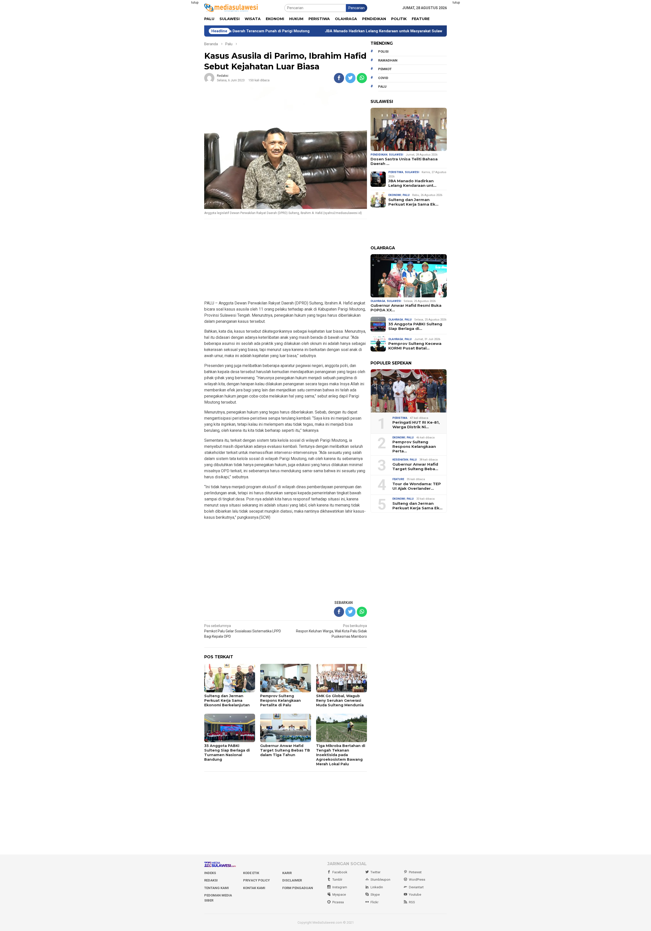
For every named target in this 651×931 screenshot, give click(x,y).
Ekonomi (394, 195)
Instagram (339, 887)
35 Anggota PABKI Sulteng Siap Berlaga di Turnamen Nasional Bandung (227, 752)
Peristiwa (395, 172)
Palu (406, 195)
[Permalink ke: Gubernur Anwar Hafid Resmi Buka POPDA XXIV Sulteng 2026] (409, 275)
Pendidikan (379, 154)
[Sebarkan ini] (339, 78)
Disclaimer (292, 880)
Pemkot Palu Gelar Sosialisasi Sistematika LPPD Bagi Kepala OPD (242, 631)
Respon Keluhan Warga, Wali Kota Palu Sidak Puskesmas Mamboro (331, 631)
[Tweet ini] (350, 78)
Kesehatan (400, 459)
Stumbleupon (380, 879)
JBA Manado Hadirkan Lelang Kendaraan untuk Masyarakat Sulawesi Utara (351, 31)
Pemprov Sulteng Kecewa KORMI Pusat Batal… (414, 345)
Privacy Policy (256, 880)
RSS (412, 902)
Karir (287, 873)
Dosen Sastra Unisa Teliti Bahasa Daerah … (404, 161)
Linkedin (377, 887)
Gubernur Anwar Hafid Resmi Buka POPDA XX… (406, 307)
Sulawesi (396, 154)
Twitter (375, 872)
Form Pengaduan (297, 888)
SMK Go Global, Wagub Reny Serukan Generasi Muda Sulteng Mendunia (340, 700)
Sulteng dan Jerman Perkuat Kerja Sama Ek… (413, 202)
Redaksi (211, 880)
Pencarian (356, 8)
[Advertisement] (179, 76)
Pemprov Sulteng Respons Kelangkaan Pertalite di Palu (280, 700)
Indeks (210, 873)
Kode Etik (251, 873)
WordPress (417, 879)
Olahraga (378, 301)
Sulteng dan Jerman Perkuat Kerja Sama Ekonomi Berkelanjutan (227, 700)
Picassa (338, 902)
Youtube (415, 894)
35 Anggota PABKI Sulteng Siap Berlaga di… (415, 326)
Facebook (339, 872)
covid (383, 78)
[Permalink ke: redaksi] (209, 78)
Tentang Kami (216, 888)
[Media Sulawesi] (231, 8)
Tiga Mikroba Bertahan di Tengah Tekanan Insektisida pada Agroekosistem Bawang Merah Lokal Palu (340, 754)
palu (382, 86)
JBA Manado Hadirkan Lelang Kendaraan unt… (412, 183)
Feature (398, 479)
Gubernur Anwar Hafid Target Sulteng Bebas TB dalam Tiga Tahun (285, 750)
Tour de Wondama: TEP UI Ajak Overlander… (416, 486)
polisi (383, 51)
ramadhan (387, 60)
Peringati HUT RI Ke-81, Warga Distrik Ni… (416, 424)
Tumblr (337, 879)
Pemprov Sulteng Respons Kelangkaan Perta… (414, 446)
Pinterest (415, 872)
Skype (375, 894)
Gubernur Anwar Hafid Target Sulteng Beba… (415, 466)
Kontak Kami (254, 888)
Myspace (339, 894)
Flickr (374, 902)
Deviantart (416, 887)
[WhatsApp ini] (362, 78)
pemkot (385, 69)
